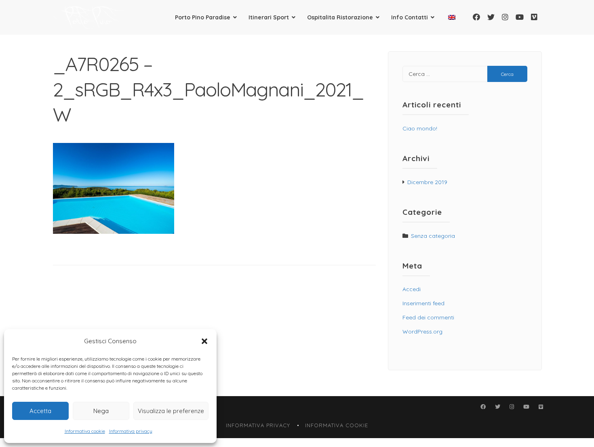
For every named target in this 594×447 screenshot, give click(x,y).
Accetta (40, 411)
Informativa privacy (130, 431)
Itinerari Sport (269, 17)
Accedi (411, 289)
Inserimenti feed (423, 303)
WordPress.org (422, 331)
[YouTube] (519, 17)
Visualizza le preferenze (171, 411)
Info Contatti (409, 17)
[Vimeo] (534, 17)
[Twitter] (491, 17)
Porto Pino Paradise (202, 17)
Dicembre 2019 (427, 182)
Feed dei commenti (428, 317)
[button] (204, 341)
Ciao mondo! (419, 128)
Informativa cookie (85, 431)
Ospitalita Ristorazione (340, 17)
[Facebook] (476, 17)
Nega (101, 411)
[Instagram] (505, 17)
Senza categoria (433, 235)
